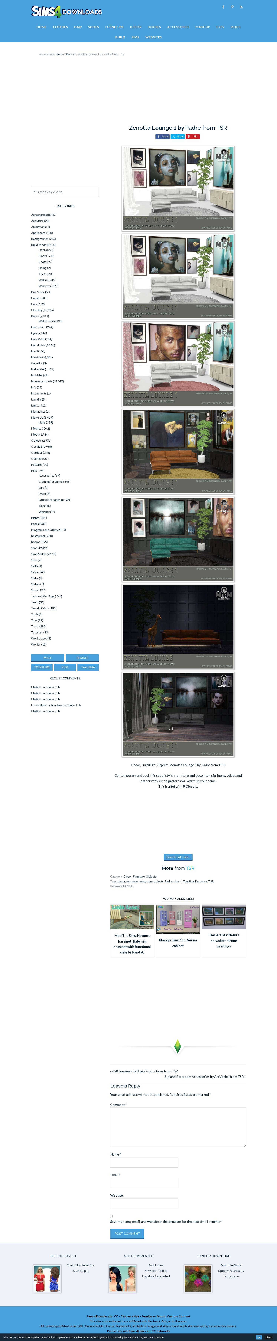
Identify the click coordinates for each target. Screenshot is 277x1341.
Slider (34, 578)
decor (121, 881)
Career (35, 298)
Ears (41, 487)
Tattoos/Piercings (42, 596)
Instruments (39, 393)
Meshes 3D (38, 428)
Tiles (42, 274)
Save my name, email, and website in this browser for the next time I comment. (166, 1221)
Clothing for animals (52, 481)
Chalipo (36, 687)
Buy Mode (38, 292)
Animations (38, 226)
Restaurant (38, 536)
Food (34, 351)
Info (33, 387)
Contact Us (52, 687)
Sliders (35, 584)
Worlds (36, 644)
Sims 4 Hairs (137, 1331)
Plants (35, 517)
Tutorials (37, 632)
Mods (35, 434)
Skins (34, 572)
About (269, 1337)
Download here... (178, 857)
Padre (168, 881)
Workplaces (39, 638)
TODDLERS (42, 667)
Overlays (37, 458)
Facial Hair (38, 345)
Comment (118, 1105)
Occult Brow (39, 446)
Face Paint (38, 339)
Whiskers (45, 511)
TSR (190, 868)
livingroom (146, 881)
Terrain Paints (40, 608)
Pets (34, 470)
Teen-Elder (88, 667)
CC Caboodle (161, 1331)
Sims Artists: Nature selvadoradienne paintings (224, 940)
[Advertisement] (138, 90)
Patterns (36, 464)
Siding (43, 268)
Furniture (139, 876)
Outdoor (36, 452)
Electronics (38, 327)
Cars (34, 304)
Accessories (39, 214)
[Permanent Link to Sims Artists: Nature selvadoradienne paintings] (224, 927)
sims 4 (178, 881)
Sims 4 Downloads (66, 12)
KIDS (65, 667)
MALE (48, 657)
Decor (128, 876)
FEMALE (82, 657)
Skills (34, 566)
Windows (45, 286)
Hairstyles (37, 369)
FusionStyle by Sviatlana (46, 705)
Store (34, 590)
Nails (42, 422)
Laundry (36, 399)
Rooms (35, 542)
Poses (35, 523)
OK (259, 1337)
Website (116, 1195)
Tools (34, 614)
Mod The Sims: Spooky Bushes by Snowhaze (231, 1271)
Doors (43, 249)
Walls (42, 280)
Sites (34, 560)
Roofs (42, 261)
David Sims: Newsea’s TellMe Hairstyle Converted (156, 1271)
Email (115, 1175)
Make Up (37, 417)
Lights (35, 405)
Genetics (37, 363)
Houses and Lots (41, 381)
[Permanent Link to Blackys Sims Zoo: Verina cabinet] (178, 933)
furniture (132, 881)
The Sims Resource (195, 881)
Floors (43, 255)
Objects (151, 876)
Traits (35, 626)
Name (115, 1154)
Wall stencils (47, 321)
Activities (37, 220)
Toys (42, 505)
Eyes (34, 333)
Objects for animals (51, 499)
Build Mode (38, 245)
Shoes (35, 548)
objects (159, 881)
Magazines (38, 411)
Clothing (36, 310)
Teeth (34, 602)
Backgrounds (39, 238)
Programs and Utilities (45, 529)
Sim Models (38, 554)
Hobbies (37, 375)
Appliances (38, 232)
